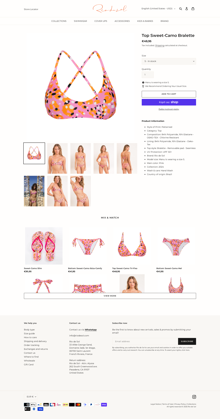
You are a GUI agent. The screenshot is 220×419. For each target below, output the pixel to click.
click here (185, 350)
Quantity (146, 69)
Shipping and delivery (35, 341)
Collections (191, 404)
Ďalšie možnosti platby (169, 109)
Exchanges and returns (36, 349)
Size (144, 55)
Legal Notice (156, 404)
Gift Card (28, 364)
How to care (30, 337)
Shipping (159, 45)
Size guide (29, 333)
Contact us (29, 353)
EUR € (30, 396)
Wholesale (29, 360)
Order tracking (31, 345)
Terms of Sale (167, 404)
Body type (29, 329)
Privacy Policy (180, 404)
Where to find (31, 356)
